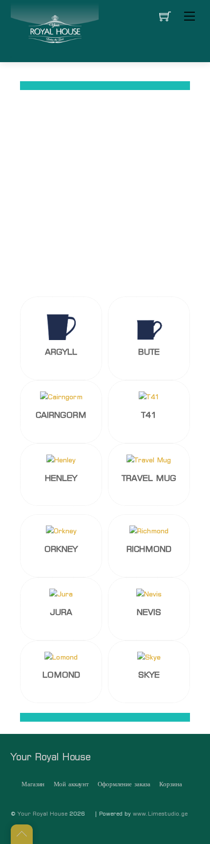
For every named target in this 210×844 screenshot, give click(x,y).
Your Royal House (42, 813)
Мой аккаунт (71, 784)
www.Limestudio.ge (160, 813)
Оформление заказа (124, 784)
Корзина (170, 784)
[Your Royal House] (55, 30)
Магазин (32, 784)
